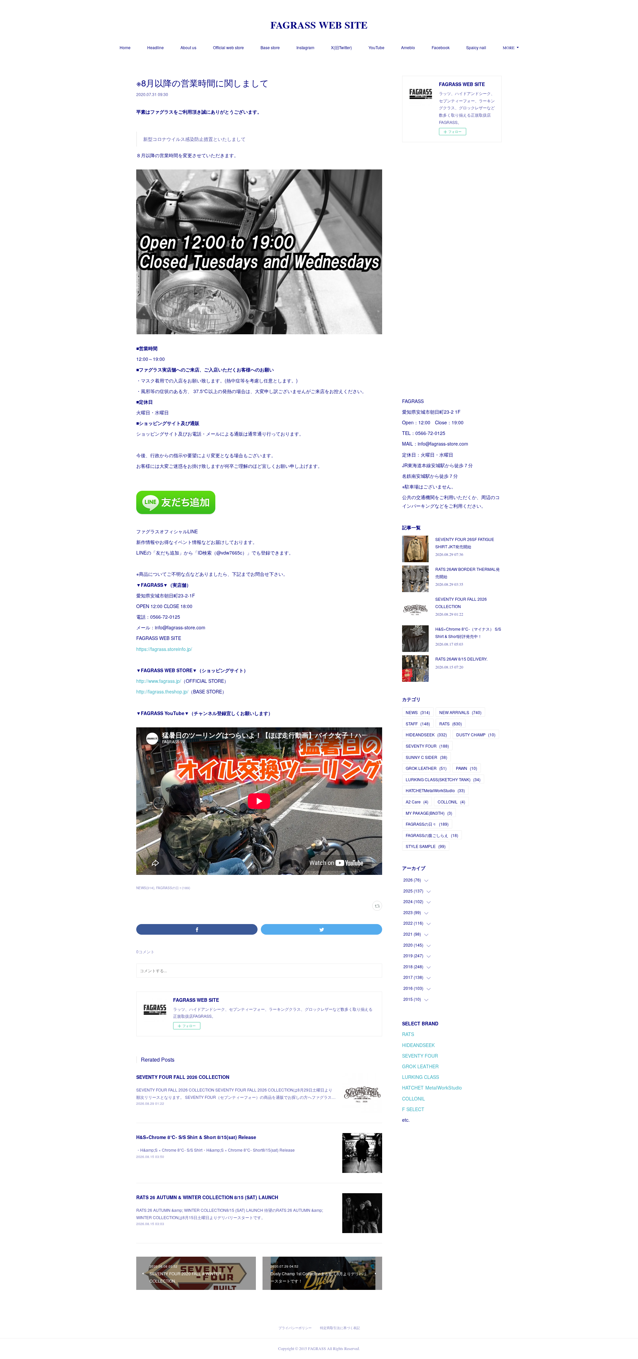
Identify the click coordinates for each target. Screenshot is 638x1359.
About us (188, 47)
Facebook (441, 47)
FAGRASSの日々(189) (173, 888)
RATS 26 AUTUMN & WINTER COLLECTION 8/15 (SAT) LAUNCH (207, 1197)
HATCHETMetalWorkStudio (435, 790)
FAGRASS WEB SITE (319, 24)
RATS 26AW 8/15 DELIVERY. (461, 659)
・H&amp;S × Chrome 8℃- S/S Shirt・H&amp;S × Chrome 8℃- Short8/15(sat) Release (215, 1150)
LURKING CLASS (420, 1077)
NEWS (418, 712)
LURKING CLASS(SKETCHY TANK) (443, 779)
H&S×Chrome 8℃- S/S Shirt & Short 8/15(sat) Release (196, 1137)
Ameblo (408, 47)
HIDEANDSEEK (426, 734)
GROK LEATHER (426, 768)
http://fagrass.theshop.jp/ (162, 691)
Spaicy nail (476, 47)
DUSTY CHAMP (475, 734)
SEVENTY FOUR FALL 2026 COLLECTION (182, 1077)
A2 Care (417, 801)
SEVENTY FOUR (427, 746)
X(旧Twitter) (341, 47)
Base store (270, 47)
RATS (450, 723)
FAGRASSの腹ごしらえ (432, 835)
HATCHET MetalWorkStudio (432, 1087)
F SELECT (413, 1109)
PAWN (466, 768)
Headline (155, 47)
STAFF (418, 723)
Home (125, 47)
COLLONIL (451, 801)
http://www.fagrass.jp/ (158, 681)
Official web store (228, 47)
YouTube (376, 47)
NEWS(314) (145, 888)
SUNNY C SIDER (426, 757)
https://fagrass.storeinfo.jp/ (164, 649)
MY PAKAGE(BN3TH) (429, 813)
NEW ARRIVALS (460, 712)
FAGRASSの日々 (427, 824)
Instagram (305, 47)
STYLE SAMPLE (426, 846)
